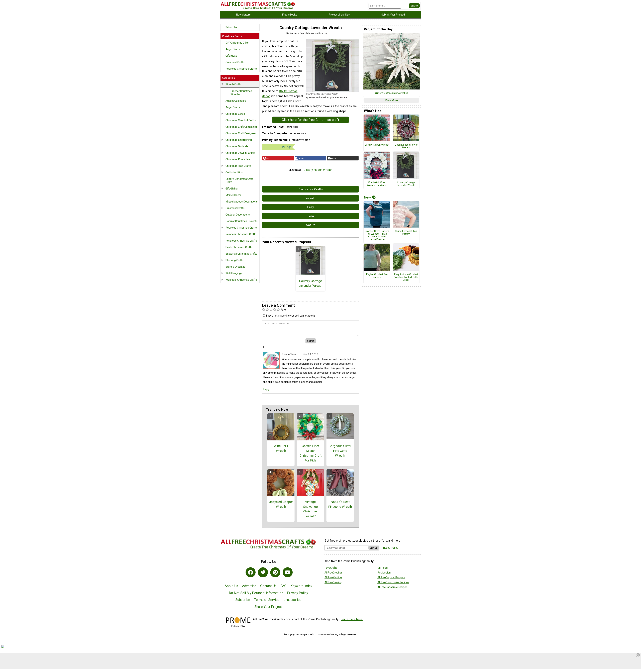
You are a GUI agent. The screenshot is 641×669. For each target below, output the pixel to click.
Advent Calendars (236, 100)
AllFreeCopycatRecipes (391, 577)
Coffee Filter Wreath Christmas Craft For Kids (310, 453)
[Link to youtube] (288, 572)
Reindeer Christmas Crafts (241, 234)
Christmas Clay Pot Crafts (241, 120)
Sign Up (373, 548)
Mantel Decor (233, 195)
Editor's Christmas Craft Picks (239, 180)
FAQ (283, 586)
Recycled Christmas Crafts (241, 68)
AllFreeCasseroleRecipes (392, 587)
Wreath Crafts (234, 84)
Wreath (310, 198)
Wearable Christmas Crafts (241, 279)
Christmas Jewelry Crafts (240, 152)
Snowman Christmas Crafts (241, 253)
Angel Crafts (233, 49)
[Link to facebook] (251, 572)
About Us (231, 586)
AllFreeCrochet (333, 572)
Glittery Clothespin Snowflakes (391, 93)
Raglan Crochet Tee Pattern (377, 276)
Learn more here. (352, 619)
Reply (266, 389)
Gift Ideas (231, 55)
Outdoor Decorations (238, 214)
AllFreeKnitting (333, 577)
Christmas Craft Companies (242, 126)
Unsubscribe (292, 600)
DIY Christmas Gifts (237, 42)
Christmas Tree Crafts (238, 165)
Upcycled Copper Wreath (281, 504)
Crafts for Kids (234, 172)
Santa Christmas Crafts (239, 247)
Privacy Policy (297, 593)
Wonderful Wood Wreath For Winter (377, 184)
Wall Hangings (234, 273)
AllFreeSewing (333, 582)
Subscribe (231, 27)
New (367, 197)
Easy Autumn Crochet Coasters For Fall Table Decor (406, 277)
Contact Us (268, 586)
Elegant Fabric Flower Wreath (406, 146)
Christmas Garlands (237, 146)
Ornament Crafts (235, 62)
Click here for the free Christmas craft (310, 120)
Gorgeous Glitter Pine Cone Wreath (340, 450)
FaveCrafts (331, 567)
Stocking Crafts (235, 260)
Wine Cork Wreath (281, 448)
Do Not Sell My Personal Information (256, 593)
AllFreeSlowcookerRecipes (393, 582)
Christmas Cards (235, 113)
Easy (310, 207)
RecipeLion (384, 572)
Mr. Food (382, 567)
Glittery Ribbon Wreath (317, 169)
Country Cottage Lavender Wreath (310, 283)
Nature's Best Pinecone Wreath (340, 504)
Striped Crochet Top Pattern (406, 232)
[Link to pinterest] (275, 572)
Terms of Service (266, 600)
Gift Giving (232, 188)
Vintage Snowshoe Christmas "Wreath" (310, 509)
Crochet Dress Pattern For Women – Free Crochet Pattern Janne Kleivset (377, 235)
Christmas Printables (238, 159)
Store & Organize (235, 266)
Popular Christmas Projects (242, 221)
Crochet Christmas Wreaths (241, 92)
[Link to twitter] (263, 572)
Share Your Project (268, 607)
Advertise (249, 586)
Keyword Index (301, 586)
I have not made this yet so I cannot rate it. (290, 315)
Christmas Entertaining (239, 139)
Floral (310, 216)
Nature (310, 225)
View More (391, 100)
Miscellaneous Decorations (242, 201)
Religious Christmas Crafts (241, 240)
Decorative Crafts (310, 189)
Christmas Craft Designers (241, 133)
